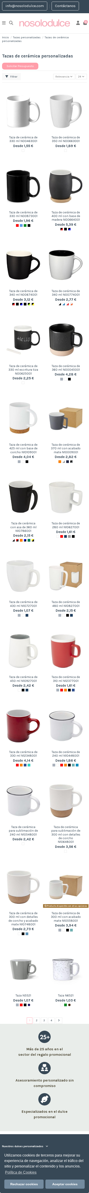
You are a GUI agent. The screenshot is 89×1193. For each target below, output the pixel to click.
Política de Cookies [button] (21, 1172)
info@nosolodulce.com (24, 6)
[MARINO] (29, 1005)
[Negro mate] (73, 536)
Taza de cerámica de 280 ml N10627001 (66, 525)
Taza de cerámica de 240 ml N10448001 (66, 753)
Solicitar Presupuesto (20, 66)
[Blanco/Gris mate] (63, 461)
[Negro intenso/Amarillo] (32, 304)
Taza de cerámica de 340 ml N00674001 (23, 292)
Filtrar (13, 76)
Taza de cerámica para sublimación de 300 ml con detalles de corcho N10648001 (65, 834)
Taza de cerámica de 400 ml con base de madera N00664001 (66, 216)
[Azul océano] (77, 765)
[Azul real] (73, 690)
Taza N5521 (23, 995)
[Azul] (21, 225)
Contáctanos (65, 6)
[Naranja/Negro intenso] (21, 540)
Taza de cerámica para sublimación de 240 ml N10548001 (23, 830)
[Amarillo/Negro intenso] (32, 540)
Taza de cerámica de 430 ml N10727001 (23, 603)
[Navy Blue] (67, 461)
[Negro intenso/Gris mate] (71, 461)
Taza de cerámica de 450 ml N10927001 (23, 678)
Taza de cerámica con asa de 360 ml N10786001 (23, 527)
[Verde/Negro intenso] (29, 540)
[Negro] (25, 1005)
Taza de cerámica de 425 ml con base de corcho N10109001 (23, 448)
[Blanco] (23, 150)
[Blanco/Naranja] (71, 304)
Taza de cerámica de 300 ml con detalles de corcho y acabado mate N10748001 (23, 918)
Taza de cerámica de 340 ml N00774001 (66, 292)
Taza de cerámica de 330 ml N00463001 (23, 139)
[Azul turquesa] (29, 765)
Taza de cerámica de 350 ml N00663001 (66, 139)
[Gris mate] (69, 536)
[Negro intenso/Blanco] (65, 229)
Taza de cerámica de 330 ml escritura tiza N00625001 (23, 369)
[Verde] (25, 225)
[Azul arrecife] (73, 765)
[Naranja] (59, 461)
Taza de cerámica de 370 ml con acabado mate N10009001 (66, 448)
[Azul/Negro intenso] (25, 540)
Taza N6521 (65, 995)
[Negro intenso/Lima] (29, 304)
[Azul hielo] (27, 933)
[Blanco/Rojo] (67, 304)
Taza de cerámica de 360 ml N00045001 (66, 367)
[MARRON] (69, 1005)
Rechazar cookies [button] (24, 1184)
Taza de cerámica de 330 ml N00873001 (23, 214)
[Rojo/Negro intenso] (17, 540)
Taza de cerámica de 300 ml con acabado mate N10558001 (66, 916)
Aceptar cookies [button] (65, 1184)
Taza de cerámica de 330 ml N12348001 (23, 753)
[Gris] (61, 379)
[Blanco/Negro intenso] (59, 304)
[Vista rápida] (23, 132)
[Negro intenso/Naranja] (25, 304)
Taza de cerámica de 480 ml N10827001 (66, 603)
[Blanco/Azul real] (63, 304)
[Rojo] (17, 225)
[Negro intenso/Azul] (69, 229)
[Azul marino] (65, 536)
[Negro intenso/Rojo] (61, 229)
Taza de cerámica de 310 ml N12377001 (66, 678)
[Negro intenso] (29, 225)
